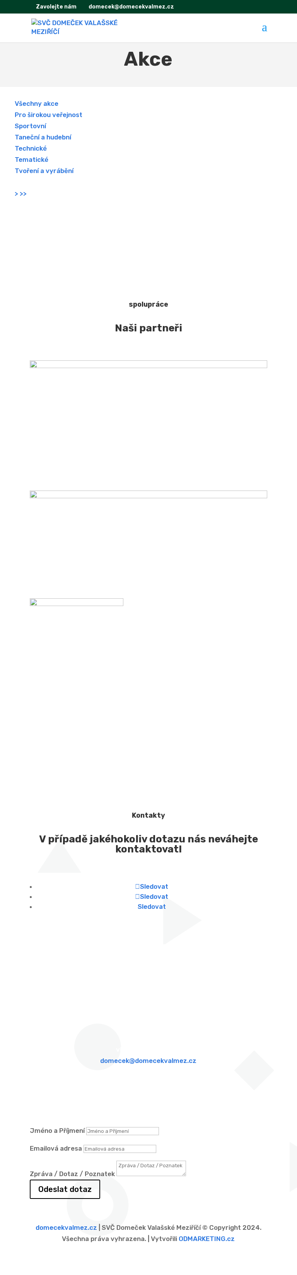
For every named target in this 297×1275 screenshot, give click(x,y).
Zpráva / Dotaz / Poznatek (72, 1174)
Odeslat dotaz (65, 1189)
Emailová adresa (56, 1148)
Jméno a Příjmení (57, 1130)
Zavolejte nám (56, 6)
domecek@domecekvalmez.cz (148, 1060)
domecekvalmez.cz (66, 1227)
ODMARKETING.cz (207, 1239)
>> (23, 193)
